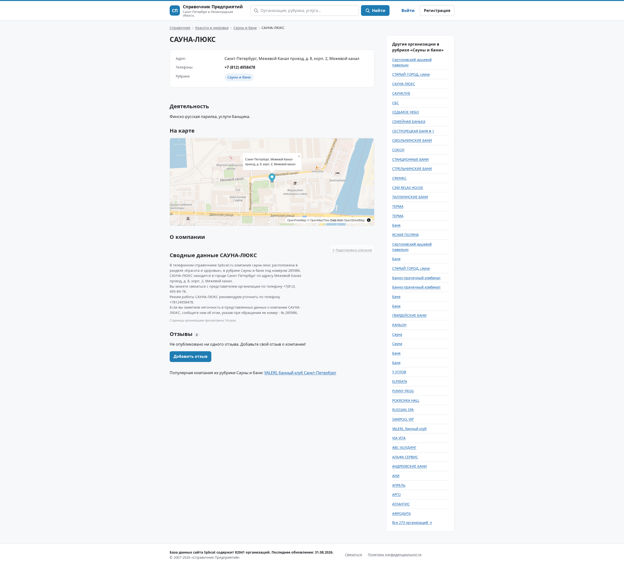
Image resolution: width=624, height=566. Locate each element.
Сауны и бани (245, 27)
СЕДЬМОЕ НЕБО (405, 112)
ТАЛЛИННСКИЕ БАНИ (410, 197)
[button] (272, 178)
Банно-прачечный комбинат (416, 277)
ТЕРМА (397, 206)
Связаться (353, 554)
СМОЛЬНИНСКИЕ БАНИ (412, 140)
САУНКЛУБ (401, 93)
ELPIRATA (399, 381)
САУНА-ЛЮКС (403, 83)
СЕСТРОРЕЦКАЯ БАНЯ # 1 (413, 131)
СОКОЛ (398, 149)
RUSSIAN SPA (403, 409)
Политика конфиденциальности (394, 554)
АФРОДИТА (401, 513)
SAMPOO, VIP (403, 419)
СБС (395, 102)
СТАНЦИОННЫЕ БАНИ (410, 159)
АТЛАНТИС (401, 504)
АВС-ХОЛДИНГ (404, 447)
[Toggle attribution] (369, 220)
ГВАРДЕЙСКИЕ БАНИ (409, 315)
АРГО (396, 494)
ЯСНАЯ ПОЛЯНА (405, 234)
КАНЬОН (399, 324)
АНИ (396, 475)
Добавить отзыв (190, 356)
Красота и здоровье (212, 27)
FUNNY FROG (403, 391)
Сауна (397, 334)
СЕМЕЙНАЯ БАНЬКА (408, 121)
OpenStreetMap (354, 220)
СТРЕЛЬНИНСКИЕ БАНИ (412, 168)
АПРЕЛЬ (398, 485)
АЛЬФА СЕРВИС (405, 457)
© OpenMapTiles (318, 220)
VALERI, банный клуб (409, 428)
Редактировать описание (352, 250)
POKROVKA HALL (405, 400)
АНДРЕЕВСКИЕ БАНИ (409, 466)
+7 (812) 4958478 (239, 67)
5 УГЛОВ (399, 372)
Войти (408, 10)
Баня (396, 225)
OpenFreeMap (296, 220)
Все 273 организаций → (412, 522)
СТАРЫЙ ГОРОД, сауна (411, 74)
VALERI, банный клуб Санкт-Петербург (300, 372)
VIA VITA (399, 438)
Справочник (180, 27)
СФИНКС (399, 178)
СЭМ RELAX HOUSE (407, 187)
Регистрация (437, 10)
